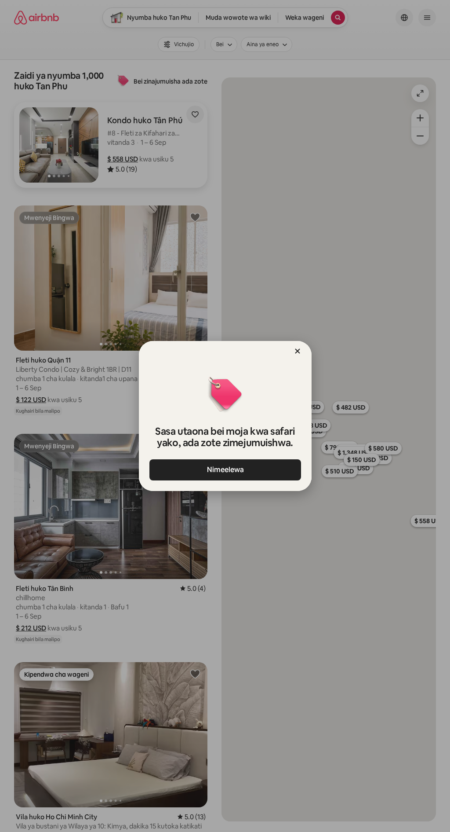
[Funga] (297, 351)
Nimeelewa (225, 469)
